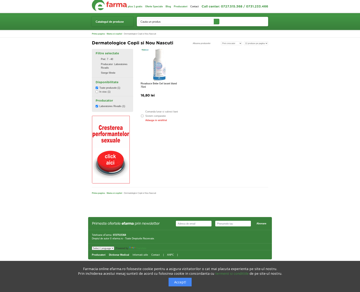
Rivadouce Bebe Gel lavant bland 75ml (159, 85)
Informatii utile (140, 254)
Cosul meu (253, 21)
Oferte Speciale (154, 6)
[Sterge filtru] (97, 59)
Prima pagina (98, 34)
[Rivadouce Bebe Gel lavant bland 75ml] (159, 65)
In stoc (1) (104, 91)
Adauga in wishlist (156, 120)
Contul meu (230, 21)
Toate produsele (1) (109, 87)
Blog (168, 6)
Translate (141, 248)
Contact (194, 6)
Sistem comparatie (155, 116)
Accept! (180, 282)
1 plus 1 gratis (134, 6)
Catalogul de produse (110, 21)
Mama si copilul (114, 34)
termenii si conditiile (232, 273)
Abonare (261, 223)
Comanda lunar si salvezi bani (161, 111)
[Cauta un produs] (216, 21)
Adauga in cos (151, 104)
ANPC (170, 254)
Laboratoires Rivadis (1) (112, 106)
